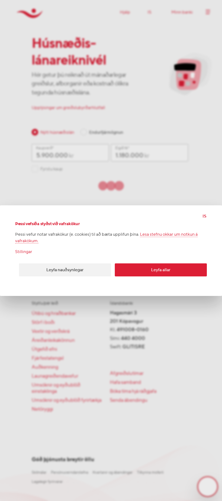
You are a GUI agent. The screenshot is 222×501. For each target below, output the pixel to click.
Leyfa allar (161, 269)
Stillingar (23, 251)
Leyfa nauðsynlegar (65, 269)
